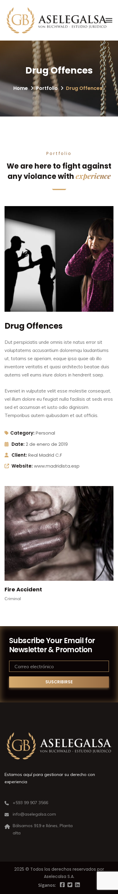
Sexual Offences (28, 589)
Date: (18, 444)
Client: (19, 455)
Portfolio (47, 88)
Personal (45, 433)
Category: (22, 433)
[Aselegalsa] (57, 20)
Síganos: (47, 885)
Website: (22, 466)
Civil (8, 598)
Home (20, 88)
